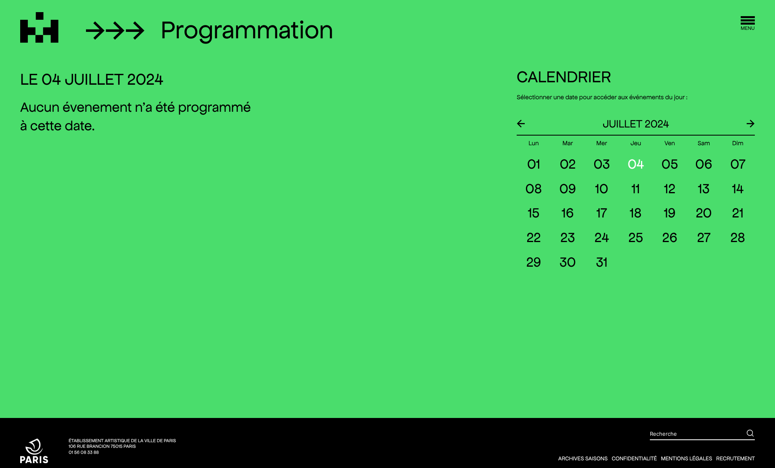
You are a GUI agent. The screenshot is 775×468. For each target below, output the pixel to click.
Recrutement (735, 458)
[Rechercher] (744, 434)
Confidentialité (634, 458)
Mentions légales (686, 458)
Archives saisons (582, 458)
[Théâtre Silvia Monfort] (39, 27)
